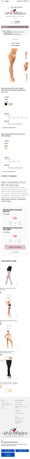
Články (2, 406)
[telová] (9, 104)
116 (14, 117)
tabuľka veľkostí (8, 115)
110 (10, 117)
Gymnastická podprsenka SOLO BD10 (8, 321)
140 (22, 117)
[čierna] (6, 104)
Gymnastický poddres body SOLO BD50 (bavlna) (7, 352)
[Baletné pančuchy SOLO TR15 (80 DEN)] (9, 276)
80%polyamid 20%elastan (15, 167)
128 (14, 161)
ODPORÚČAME (15, 45)
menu (3, 1)
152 (18, 161)
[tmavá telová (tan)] (11, 104)
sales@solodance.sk (20, 418)
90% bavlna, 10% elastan (15, 123)
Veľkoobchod (18, 402)
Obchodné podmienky (6, 404)
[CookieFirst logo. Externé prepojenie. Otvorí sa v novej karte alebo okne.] (1, 440)
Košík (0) (17, 21)
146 (26, 117)
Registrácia (19, 1)
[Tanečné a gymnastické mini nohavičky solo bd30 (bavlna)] (12, 66)
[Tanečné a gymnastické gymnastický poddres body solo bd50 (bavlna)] (9, 339)
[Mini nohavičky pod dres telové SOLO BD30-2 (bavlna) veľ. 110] (26, 56)
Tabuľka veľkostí (18, 404)
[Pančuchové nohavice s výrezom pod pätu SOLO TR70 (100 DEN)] (9, 370)
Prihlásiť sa (26, 1)
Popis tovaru (15, 43)
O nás (2, 408)
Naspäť (15, 39)
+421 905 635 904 (16, 7)
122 (18, 117)
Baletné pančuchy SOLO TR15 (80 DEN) (8, 289)
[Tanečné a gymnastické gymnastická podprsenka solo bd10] (9, 308)
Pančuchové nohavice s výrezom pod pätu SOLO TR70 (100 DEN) (8, 383)
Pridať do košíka (15, 247)
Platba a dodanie (5, 402)
